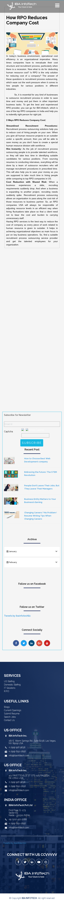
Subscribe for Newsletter (17, 415)
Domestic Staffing (12, 684)
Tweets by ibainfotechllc (17, 616)
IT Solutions (9, 688)
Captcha (8, 431)
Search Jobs (10, 717)
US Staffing (9, 681)
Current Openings (12, 710)
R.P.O (6, 691)
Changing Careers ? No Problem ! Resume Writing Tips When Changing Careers (40, 515)
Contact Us (9, 720)
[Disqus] (32, 292)
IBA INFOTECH (29, 898)
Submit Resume (11, 713)
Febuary (12, 562)
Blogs (7, 707)
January (12, 551)
